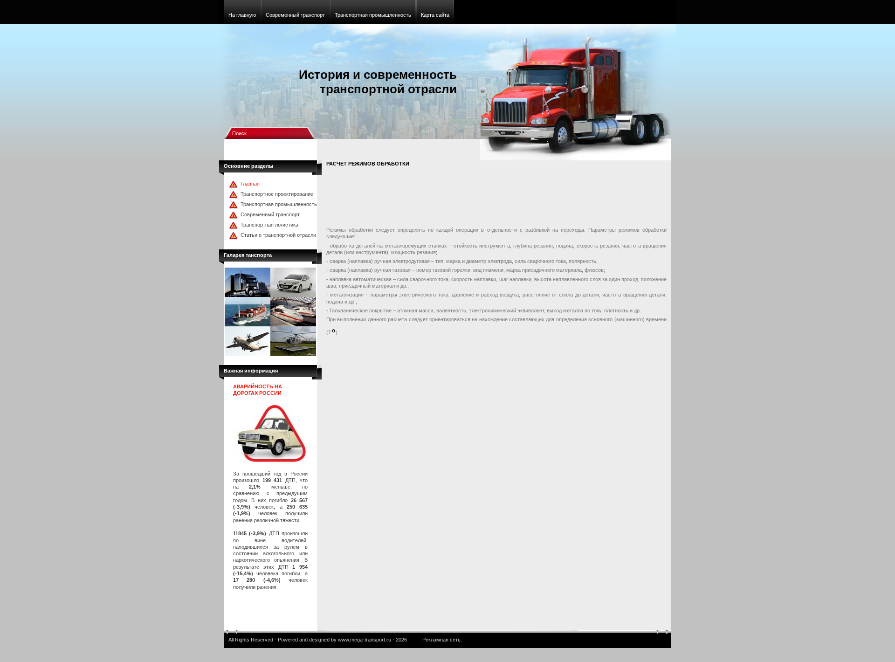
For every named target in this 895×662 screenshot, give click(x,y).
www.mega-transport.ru (364, 639)
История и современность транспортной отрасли (378, 82)
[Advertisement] (496, 199)
